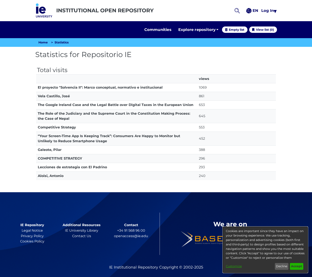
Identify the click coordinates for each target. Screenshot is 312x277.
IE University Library (81, 230)
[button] (44, 10)
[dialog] (265, 250)
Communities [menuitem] (157, 29)
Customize (234, 266)
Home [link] (43, 42)
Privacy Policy (32, 236)
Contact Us (81, 236)
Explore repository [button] (197, 29)
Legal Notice (32, 230)
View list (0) (265, 30)
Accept (296, 266)
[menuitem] (198, 29)
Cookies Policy (32, 241)
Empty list (236, 30)
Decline (281, 266)
